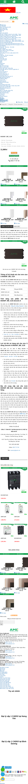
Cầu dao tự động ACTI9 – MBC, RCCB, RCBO (10, 40)
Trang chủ (4, 104)
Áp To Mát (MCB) (4, 33)
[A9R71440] (7, 530)
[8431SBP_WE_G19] (7, 562)
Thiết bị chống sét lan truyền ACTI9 (8, 36)
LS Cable (2, 70)
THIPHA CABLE (3, 78)
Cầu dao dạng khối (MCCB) (6, 42)
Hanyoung (2, 63)
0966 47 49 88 (8, 650)
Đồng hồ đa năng (4, 29)
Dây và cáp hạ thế (4, 67)
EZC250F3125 (17, 538)
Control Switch (3, 60)
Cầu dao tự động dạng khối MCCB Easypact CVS (11, 43)
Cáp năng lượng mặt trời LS (6, 76)
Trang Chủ (2, 93)
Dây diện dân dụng (4, 82)
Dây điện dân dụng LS (5, 77)
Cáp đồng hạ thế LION (5, 84)
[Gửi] (0, 781)
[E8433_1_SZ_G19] (21, 582)
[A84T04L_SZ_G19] (20, 174)
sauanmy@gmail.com (15, 450)
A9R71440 (3, 538)
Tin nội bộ (2, 102)
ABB (1, 61)
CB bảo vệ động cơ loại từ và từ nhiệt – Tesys (10, 34)
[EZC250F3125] (20, 530)
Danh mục (3, 24)
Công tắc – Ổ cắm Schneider (6, 55)
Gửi (1, 624)
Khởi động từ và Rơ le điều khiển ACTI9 (9, 53)
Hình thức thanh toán (5, 680)
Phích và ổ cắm (3, 51)
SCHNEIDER (3, 26)
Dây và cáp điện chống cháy (6, 90)
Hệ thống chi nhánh (4, 667)
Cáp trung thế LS (4, 71)
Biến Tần (2, 30)
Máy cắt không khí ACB (5, 27)
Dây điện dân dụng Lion (5, 88)
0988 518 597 (8, 656)
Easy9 (1, 54)
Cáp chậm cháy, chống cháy (6, 68)
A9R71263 (17, 516)
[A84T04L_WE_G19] (7, 174)
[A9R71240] (7, 508)
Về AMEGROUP (3, 673)
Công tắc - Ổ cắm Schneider (15, 104)
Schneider (13, 381)
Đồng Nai (2, 670)
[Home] (14, 18)
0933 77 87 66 (14, 161)
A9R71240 (3, 516)
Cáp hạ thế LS (3, 72)
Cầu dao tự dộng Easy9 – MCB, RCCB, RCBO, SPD (12, 41)
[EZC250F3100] (14, 480)
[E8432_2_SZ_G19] (7, 602)
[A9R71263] (20, 508)
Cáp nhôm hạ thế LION (5, 86)
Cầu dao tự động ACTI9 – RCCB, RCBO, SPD (10, 35)
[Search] (13, 21)
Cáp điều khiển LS (4, 75)
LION (1, 83)
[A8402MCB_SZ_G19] (20, 213)
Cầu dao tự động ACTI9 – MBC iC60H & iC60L (10, 37)
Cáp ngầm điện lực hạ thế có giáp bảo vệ (9, 69)
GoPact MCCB (3, 56)
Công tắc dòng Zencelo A (17, 306)
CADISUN (2, 89)
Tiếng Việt (18, 12)
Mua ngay (14, 152)
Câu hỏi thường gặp (4, 681)
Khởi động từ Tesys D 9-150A (7, 50)
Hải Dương (2, 668)
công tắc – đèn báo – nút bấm (10, 356)
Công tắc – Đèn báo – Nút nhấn (7, 47)
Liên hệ (1, 99)
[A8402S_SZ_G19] (20, 194)
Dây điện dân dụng (4, 65)
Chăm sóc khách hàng (5, 677)
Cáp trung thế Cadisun (5, 91)
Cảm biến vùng (3, 58)
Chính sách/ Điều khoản (5, 682)
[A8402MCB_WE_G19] (7, 213)
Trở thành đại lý (3, 672)
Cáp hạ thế (2, 79)
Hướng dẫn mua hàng (5, 679)
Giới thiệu (2, 95)
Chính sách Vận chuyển (5, 686)
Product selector (3, 96)
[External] (6, 769)
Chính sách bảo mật (4, 683)
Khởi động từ (3, 48)
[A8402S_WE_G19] (7, 194)
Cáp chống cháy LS (4, 74)
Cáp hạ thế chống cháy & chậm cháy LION (9, 85)
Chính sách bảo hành (5, 685)
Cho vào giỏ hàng (14, 155)
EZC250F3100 (4, 495)
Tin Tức (2, 98)
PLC (1, 31)
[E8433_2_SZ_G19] (7, 582)
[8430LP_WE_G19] (21, 562)
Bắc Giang (2, 669)
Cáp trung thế (3, 81)
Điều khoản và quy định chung (7, 688)
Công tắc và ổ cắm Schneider (11, 334)
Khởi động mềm (3, 28)
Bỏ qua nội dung (3, 4)
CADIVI (1, 64)
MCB (1, 62)
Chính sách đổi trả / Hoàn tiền (6, 687)
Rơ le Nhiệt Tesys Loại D (5, 49)
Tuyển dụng (2, 101)
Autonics (2, 57)
